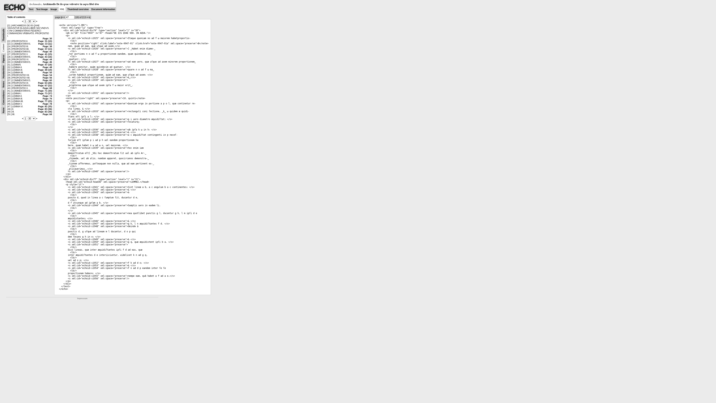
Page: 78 (47, 104)
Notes (3, 84)
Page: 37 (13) (45, 49)
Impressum (82, 298)
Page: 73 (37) (45, 93)
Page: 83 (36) (45, 109)
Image (54, 9)
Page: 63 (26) (45, 83)
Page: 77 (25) (45, 101)
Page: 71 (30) (45, 91)
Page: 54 (47, 75)
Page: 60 (47, 80)
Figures (3, 59)
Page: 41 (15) (45, 54)
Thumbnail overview (78, 9)
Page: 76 (47, 98)
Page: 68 (47, 88)
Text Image (42, 9)
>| (89, 17)
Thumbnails (3, 35)
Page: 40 (47, 51)
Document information (103, 9)
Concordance (3, 97)
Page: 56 (47, 77)
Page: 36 (47, 46)
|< (62, 17)
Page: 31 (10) (45, 41)
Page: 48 (47, 67)
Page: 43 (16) (45, 57)
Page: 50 (47, 72)
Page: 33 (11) (45, 44)
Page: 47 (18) (45, 64)
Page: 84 (47, 114)
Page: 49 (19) (45, 70)
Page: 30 (47, 38)
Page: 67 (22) (45, 85)
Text (31, 9)
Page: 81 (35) (45, 106)
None (3, 110)
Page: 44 (47, 59)
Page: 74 (47, 96)
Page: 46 (47, 62)
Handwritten (3, 71)
